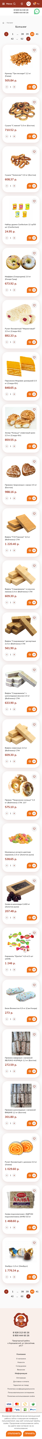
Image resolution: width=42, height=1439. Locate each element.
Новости (21, 1362)
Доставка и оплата (21, 1381)
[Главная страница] (3, 23)
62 (22, 38)
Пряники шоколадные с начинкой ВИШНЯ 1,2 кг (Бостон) (20, 1111)
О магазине (21, 1359)
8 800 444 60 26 (21, 12)
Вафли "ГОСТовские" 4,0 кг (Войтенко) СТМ (17, 538)
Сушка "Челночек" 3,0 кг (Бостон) (20, 175)
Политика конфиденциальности (21, 1389)
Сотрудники (21, 1366)
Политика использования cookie (21, 1396)
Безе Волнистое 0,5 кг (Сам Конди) (21, 1008)
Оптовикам (21, 1378)
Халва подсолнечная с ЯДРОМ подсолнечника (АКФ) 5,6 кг (19, 1215)
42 (12, 38)
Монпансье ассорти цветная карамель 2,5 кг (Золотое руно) (19, 853)
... (17, 34)
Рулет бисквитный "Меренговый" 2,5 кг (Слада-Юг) (20, 330)
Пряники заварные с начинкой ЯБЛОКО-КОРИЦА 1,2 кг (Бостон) (20, 1059)
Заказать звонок (37, 11)
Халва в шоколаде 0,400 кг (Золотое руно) (17, 905)
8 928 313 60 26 (21, 10)
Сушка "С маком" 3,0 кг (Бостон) (20, 125)
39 (27, 34)
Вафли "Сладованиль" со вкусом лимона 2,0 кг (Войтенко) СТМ (20, 590)
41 (37, 34)
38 (22, 34)
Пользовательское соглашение (21, 1392)
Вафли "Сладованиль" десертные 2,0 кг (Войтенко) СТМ (20, 642)
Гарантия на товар (21, 1385)
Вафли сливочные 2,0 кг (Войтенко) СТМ (16, 749)
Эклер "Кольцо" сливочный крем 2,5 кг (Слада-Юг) (20, 434)
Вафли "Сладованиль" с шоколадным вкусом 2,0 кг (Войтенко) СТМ (17, 696)
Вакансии (21, 1370)
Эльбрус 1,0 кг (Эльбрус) (16, 1266)
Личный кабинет (22, 3)
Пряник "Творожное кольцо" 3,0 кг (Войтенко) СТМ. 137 (20, 801)
